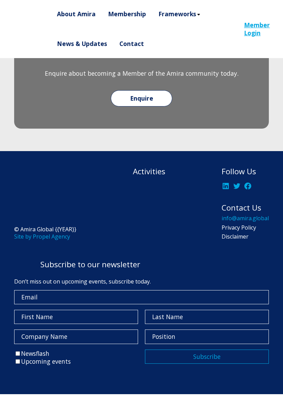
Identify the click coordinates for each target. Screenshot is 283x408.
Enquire (141, 98)
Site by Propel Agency (42, 236)
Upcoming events (46, 361)
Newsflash (35, 353)
